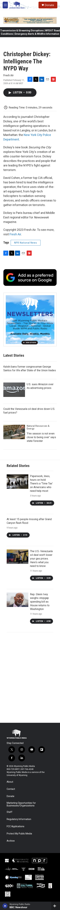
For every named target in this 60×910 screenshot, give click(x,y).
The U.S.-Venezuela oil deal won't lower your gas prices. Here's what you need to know (41, 559)
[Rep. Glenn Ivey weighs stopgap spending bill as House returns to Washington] (17, 600)
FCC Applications (15, 826)
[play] (5, 905)
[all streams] (55, 906)
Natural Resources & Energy (38, 427)
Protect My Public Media (19, 833)
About (10, 782)
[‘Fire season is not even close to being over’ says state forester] (14, 432)
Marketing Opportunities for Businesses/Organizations (21, 804)
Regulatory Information (19, 819)
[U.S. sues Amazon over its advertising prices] (14, 390)
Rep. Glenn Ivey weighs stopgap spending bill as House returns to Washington (40, 602)
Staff (9, 812)
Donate (49, 5)
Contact (11, 789)
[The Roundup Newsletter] (30, 319)
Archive (11, 841)
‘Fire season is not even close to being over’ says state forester (41, 437)
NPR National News (25, 242)
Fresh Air (15, 234)
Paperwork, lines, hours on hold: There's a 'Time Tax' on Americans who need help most (41, 483)
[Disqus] (30, 677)
